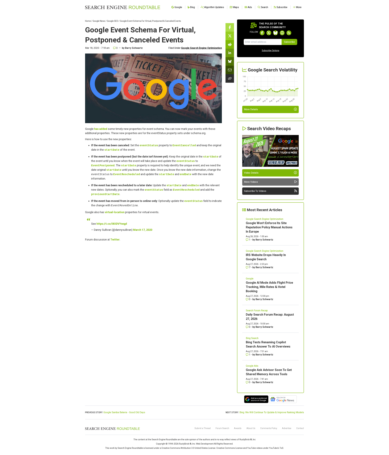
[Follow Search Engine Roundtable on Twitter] (268, 32)
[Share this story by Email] (229, 70)
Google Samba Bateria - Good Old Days (124, 412)
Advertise (286, 428)
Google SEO (112, 21)
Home (88, 21)
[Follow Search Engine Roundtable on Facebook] (262, 32)
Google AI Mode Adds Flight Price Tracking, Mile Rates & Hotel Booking (269, 287)
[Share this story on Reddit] (229, 44)
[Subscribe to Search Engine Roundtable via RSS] (288, 32)
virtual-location (114, 212)
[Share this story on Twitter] (229, 36)
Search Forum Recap (257, 310)
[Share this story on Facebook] (229, 27)
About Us (250, 428)
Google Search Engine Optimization (201, 48)
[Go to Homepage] (122, 7)
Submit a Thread (202, 428)
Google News (99, 21)
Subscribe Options (270, 50)
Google (249, 278)
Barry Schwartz (134, 48)
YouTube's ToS (276, 448)
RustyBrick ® (185, 444)
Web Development (205, 444)
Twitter (115, 239)
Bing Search (252, 338)
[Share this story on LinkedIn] (229, 53)
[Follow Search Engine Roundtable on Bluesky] (275, 32)
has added (100, 128)
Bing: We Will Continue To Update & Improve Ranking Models (271, 412)
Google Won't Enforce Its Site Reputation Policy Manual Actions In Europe (269, 227)
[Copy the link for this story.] (229, 78)
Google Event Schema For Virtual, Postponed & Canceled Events (150, 21)
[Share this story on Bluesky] (229, 61)
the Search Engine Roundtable (162, 439)
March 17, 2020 (142, 229)
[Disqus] (153, 285)
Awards (237, 428)
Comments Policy (268, 428)
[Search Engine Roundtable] (112, 429)
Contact (300, 428)
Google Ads (252, 365)
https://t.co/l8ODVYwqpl (111, 223)
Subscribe (289, 41)
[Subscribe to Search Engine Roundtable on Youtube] (282, 32)
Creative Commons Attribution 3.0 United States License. (189, 448)
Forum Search (222, 428)
